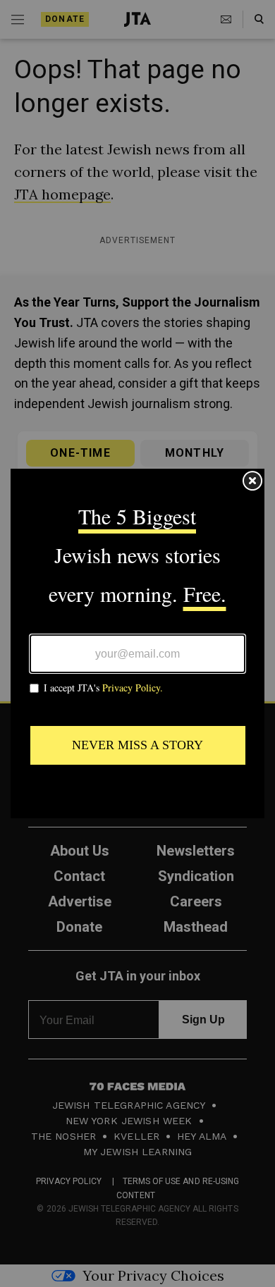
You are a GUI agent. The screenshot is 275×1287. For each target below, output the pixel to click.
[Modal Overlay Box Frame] (137, 643)
